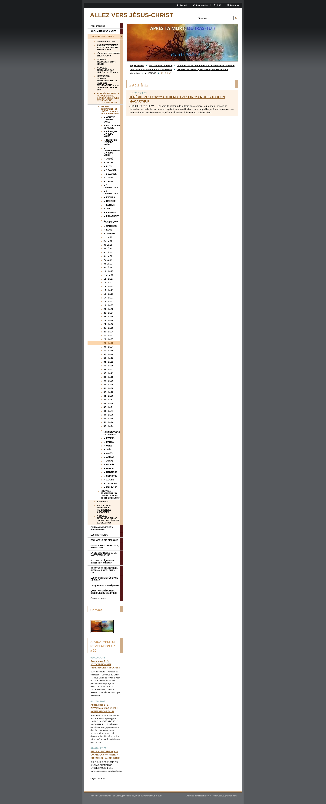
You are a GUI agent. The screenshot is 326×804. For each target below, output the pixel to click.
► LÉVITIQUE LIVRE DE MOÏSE (110, 133)
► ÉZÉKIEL (109, 438)
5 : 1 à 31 (108, 252)
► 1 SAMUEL (110, 170)
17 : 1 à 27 (108, 298)
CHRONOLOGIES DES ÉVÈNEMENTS (102, 528)
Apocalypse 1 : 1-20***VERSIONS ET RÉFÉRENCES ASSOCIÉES (105, 664)
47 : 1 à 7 (108, 407)
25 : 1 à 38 (108, 328)
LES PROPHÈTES (99, 535)
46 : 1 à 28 (108, 403)
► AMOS (108, 453)
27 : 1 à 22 (108, 335)
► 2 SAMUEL (110, 174)
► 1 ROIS (108, 178)
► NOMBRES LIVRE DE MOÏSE (110, 142)
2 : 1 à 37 (108, 241)
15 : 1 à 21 (108, 290)
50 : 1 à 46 (108, 418)
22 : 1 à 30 (108, 316)
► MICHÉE (109, 464)
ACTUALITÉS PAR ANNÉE (103, 31)
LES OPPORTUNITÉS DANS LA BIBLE (104, 579)
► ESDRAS (109, 197)
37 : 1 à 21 (108, 373)
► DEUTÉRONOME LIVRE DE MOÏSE (112, 151)
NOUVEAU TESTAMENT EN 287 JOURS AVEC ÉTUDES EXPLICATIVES (108, 519)
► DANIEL (109, 442)
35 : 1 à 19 (108, 366)
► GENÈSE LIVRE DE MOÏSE (109, 119)
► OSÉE (108, 446)
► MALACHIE (110, 487)
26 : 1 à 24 (108, 332)
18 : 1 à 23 (108, 301)
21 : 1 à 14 (108, 313)
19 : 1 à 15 (108, 305)
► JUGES (108, 162)
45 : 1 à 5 (108, 400)
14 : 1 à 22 (108, 286)
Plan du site (202, 5)
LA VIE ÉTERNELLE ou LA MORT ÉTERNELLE (104, 554)
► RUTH (108, 166)
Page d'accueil (137, 65)
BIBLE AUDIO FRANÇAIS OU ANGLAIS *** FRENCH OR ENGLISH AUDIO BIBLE (105, 754)
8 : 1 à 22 (108, 264)
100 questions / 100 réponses (105, 585)
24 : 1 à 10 (108, 324)
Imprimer (234, 5)
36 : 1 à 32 (108, 369)
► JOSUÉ (108, 159)
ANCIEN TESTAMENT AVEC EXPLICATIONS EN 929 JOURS (107, 47)
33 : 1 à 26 (108, 358)
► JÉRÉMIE (150, 73)
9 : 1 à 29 (108, 267)
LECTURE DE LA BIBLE (160, 65)
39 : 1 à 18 (108, 381)
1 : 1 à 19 (108, 237)
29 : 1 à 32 (108, 343)
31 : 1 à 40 (108, 350)
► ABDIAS (109, 457)
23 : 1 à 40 (108, 320)
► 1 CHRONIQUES (111, 186)
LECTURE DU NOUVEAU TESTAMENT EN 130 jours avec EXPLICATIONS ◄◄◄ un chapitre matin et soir (108, 83)
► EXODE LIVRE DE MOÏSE (112, 126)
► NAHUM (109, 468)
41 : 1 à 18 (108, 388)
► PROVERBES (111, 216)
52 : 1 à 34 (108, 426)
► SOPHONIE (110, 476)
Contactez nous (98, 598)
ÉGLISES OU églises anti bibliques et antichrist (103, 561)
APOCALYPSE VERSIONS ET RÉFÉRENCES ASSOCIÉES (104, 508)
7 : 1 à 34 (108, 260)
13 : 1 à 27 (108, 282)
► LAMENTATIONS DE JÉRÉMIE (112, 432)
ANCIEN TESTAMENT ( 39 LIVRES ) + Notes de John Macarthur (110, 110)
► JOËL (108, 449)
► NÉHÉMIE (109, 201)
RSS (219, 5)
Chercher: (203, 18)
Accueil (183, 5)
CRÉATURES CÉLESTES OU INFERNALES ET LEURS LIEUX (104, 570)
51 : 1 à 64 (108, 422)
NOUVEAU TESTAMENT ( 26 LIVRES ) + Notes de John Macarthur (110, 494)
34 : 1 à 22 (108, 362)
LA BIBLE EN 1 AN (106, 41)
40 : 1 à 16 (108, 384)
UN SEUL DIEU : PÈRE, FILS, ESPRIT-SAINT (105, 546)
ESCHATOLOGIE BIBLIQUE (104, 540)
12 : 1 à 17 (108, 279)
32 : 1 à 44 (108, 354)
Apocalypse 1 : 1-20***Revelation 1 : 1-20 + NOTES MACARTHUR (104, 708)
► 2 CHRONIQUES (111, 192)
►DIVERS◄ (103, 501)
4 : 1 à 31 (108, 248)
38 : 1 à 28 (108, 377)
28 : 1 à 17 (108, 339)
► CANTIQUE (110, 226)
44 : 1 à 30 (108, 396)
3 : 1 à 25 (108, 245)
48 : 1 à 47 (108, 411)
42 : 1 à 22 (108, 392)
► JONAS (108, 461)
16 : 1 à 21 (108, 294)
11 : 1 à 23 (108, 275)
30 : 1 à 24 (108, 347)
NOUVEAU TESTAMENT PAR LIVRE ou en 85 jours (107, 70)
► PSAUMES (110, 212)
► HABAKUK (110, 472)
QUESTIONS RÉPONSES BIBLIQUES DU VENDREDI (104, 592)
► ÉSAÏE (108, 230)
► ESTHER (109, 205)
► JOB (107, 208)
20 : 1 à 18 (108, 309)
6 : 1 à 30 (108, 256)
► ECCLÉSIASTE (111, 221)
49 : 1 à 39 (108, 415)
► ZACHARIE (110, 483)
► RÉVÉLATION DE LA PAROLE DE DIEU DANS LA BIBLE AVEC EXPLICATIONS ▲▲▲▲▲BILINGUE (108, 98)
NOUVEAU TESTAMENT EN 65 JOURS (106, 61)
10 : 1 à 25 (108, 271)
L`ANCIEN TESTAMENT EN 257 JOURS (108, 54)
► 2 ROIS (108, 181)
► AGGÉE (109, 480)
